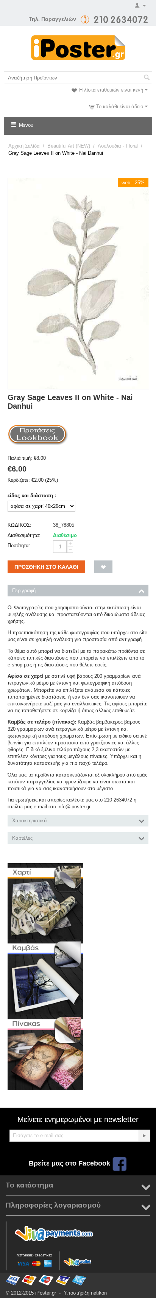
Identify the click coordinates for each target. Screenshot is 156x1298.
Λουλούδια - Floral (118, 146)
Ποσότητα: (19, 545)
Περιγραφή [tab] (24, 590)
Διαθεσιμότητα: (24, 535)
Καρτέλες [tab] (22, 838)
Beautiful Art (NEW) (68, 146)
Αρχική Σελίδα (24, 146)
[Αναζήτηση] (146, 78)
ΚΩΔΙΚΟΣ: (19, 525)
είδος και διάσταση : (32, 495)
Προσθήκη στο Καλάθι (46, 567)
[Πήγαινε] (144, 1135)
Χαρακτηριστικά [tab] (29, 820)
